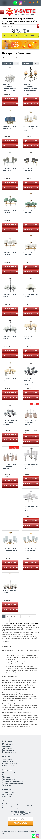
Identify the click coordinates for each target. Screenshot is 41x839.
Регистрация (7, 746)
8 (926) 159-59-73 (21, 30)
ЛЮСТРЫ (14, 35)
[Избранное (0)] (29, 3)
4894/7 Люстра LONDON (29, 253)
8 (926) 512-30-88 (21, 32)
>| (7, 620)
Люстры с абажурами (29, 35)
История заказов (8, 750)
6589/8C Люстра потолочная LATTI (30, 508)
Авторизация (7, 748)
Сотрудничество (8, 785)
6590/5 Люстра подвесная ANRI (10, 549)
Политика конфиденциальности (13, 781)
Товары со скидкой (9, 773)
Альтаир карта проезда (11, 808)
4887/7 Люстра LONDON (29, 211)
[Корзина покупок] (33, 3)
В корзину (11, 99)
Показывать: (27, 63)
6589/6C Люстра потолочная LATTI (30, 466)
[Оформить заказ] (37, 3)
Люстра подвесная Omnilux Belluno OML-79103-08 (9, 87)
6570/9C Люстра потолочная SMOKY (10, 422)
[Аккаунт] (25, 3)
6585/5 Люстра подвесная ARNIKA (29, 422)
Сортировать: (7, 63)
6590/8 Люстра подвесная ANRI (30, 549)
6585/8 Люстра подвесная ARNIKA (9, 466)
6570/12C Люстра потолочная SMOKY (28, 381)
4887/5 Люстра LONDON (9, 211)
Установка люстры (9, 775)
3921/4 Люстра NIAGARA (9, 127)
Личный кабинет (8, 744)
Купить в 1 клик (10, 104)
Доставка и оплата (9, 779)
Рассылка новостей (10, 752)
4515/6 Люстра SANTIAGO (9, 169)
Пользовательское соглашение (13, 783)
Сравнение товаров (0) (10, 58)
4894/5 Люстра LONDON (9, 253)
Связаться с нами (8, 792)
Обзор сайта (7, 796)
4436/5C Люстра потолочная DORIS (30, 128)
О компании (6, 777)
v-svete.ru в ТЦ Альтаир (11, 763)
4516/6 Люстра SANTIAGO (29, 169)
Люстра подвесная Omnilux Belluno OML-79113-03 (30, 87)
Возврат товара (8, 794)
